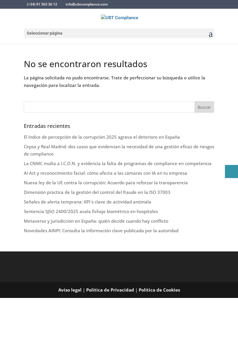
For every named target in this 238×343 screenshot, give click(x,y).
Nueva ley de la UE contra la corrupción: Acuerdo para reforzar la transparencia (106, 182)
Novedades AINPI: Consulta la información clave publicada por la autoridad (101, 230)
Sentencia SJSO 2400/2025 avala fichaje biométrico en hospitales (91, 211)
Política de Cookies (159, 290)
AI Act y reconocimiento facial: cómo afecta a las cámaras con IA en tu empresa (105, 173)
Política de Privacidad (110, 290)
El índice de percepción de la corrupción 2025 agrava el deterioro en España (102, 137)
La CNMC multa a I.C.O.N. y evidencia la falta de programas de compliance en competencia (118, 163)
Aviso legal (70, 290)
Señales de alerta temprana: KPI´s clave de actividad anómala (87, 202)
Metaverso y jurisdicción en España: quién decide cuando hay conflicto (96, 221)
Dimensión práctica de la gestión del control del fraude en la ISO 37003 (97, 192)
